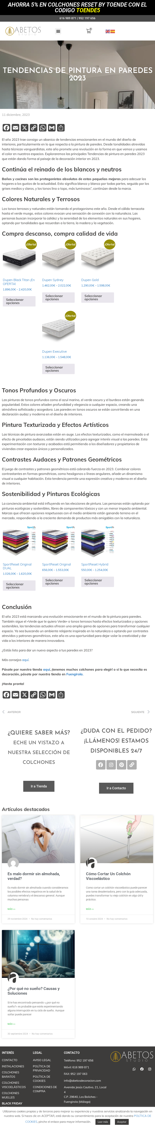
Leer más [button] (103, 1121)
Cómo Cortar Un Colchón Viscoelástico (108, 876)
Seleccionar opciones (15, 301)
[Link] (132, 765)
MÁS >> (11, 909)
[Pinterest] (121, 765)
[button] (58, 31)
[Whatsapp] (134, 1069)
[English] (107, 31)
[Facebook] (100, 765)
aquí (25, 660)
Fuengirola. (74, 674)
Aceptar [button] (121, 1121)
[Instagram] (111, 765)
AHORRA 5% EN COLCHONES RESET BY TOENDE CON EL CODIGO (77, 7)
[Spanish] (112, 31)
